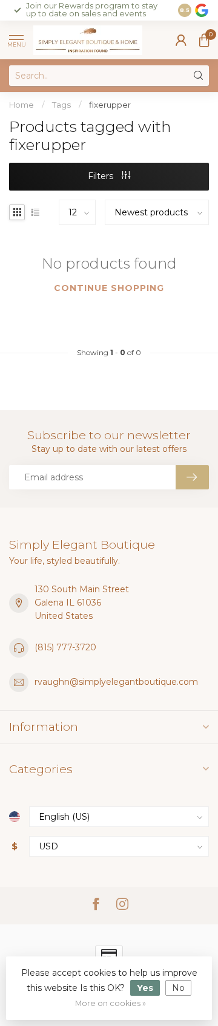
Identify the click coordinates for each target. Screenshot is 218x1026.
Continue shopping (109, 288)
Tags (61, 104)
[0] (204, 40)
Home (21, 104)
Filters (102, 176)
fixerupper (110, 104)
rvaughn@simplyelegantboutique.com (116, 681)
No (178, 987)
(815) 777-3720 (65, 647)
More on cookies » (110, 1003)
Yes (145, 987)
